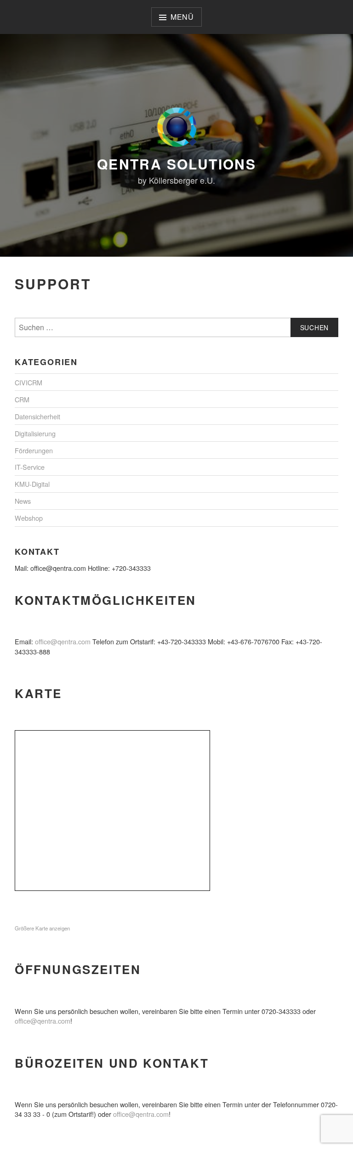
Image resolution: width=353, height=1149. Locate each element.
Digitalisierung (35, 433)
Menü (182, 16)
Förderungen (34, 450)
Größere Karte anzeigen (42, 928)
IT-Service (30, 467)
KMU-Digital (32, 484)
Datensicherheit (37, 416)
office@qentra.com (63, 641)
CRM (22, 399)
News (23, 501)
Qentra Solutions (176, 164)
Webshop (29, 518)
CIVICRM (28, 382)
